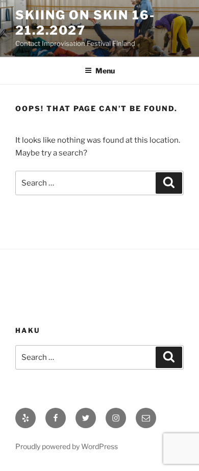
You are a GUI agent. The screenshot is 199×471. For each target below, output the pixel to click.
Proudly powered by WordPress (66, 446)
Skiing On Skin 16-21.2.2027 (85, 23)
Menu (105, 70)
